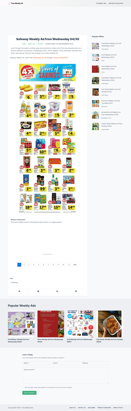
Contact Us (82, 407)
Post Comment (29, 393)
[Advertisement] (65, 21)
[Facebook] (19, 291)
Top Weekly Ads (101, 3)
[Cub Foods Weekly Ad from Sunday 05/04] (109, 324)
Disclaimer (91, 407)
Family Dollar (105, 129)
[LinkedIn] (76, 291)
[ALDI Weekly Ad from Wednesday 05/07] (80, 324)
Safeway (14, 282)
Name (26, 363)
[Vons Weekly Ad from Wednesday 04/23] (50, 324)
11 (69, 264)
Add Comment (29, 370)
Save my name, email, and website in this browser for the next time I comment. (48, 387)
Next (75, 264)
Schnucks (104, 106)
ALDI (102, 60)
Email (55, 363)
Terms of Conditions (104, 407)
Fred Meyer (104, 49)
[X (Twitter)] (38, 291)
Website (85, 363)
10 (63, 264)
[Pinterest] (57, 291)
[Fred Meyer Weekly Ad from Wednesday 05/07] (21, 324)
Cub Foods (104, 95)
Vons (102, 72)
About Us (72, 407)
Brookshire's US (106, 118)
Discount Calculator (116, 3)
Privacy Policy (118, 407)
